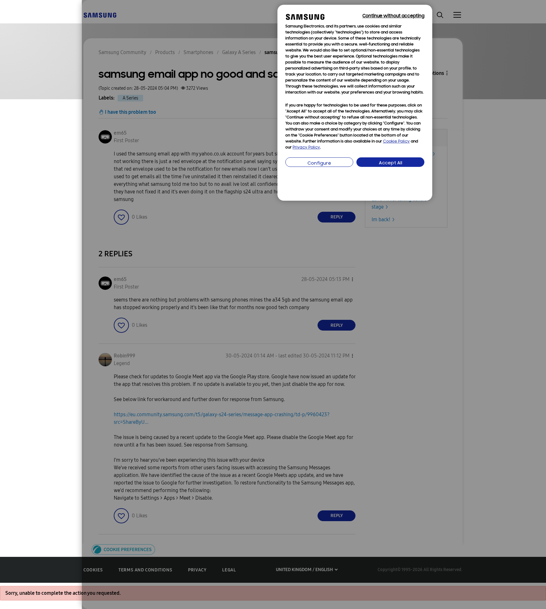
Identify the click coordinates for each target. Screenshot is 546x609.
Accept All (390, 163)
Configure (319, 163)
